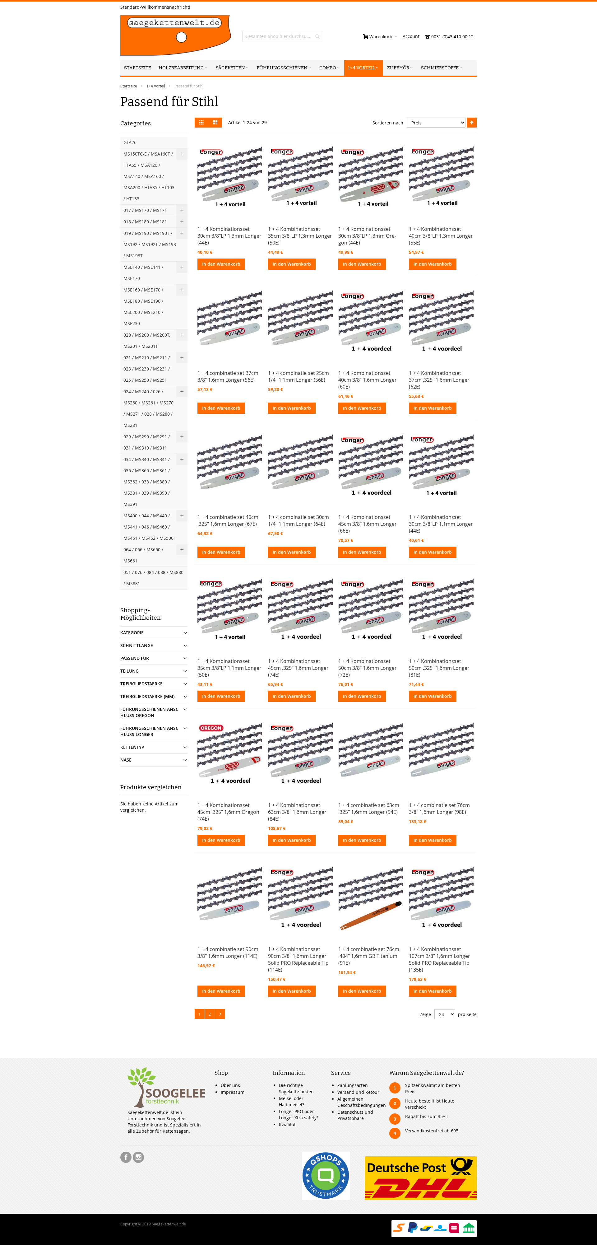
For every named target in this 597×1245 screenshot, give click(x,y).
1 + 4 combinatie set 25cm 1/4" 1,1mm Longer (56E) (298, 376)
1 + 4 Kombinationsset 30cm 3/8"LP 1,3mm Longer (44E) (229, 236)
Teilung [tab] (129, 671)
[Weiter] (220, 1014)
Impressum (232, 1092)
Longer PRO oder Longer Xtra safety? (298, 1114)
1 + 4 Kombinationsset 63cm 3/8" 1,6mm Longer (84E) (297, 812)
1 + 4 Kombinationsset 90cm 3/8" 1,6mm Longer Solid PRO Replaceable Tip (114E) (298, 959)
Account (411, 36)
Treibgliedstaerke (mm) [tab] (147, 696)
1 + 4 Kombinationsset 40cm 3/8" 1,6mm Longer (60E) (367, 380)
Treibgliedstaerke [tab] (141, 684)
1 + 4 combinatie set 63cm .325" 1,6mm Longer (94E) (368, 808)
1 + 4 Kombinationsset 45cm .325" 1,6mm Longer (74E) (298, 668)
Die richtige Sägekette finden (296, 1088)
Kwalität (287, 1124)
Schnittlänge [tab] (136, 645)
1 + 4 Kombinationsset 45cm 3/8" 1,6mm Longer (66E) (367, 524)
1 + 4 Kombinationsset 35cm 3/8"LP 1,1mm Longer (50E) (229, 668)
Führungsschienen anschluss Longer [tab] (149, 731)
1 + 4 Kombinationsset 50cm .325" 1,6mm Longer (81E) (439, 668)
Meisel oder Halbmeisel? (291, 1101)
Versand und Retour (358, 1092)
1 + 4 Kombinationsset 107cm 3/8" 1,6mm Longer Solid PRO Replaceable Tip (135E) (439, 959)
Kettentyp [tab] (132, 747)
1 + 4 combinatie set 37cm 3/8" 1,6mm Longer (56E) (227, 376)
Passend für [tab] (134, 658)
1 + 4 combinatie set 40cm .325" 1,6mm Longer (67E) (227, 520)
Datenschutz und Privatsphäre (355, 1115)
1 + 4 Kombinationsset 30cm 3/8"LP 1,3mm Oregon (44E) (367, 236)
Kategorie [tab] (132, 633)
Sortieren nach (388, 123)
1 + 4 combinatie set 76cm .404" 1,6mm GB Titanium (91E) (368, 956)
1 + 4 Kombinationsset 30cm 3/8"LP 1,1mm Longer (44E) (441, 524)
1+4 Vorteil (155, 85)
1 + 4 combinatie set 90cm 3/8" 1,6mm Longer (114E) (227, 952)
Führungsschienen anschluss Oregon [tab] (149, 712)
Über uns (230, 1085)
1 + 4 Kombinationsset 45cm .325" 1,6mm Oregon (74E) (228, 812)
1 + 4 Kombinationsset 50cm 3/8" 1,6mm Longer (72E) (367, 668)
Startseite (128, 85)
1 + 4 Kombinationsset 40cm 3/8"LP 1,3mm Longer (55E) (441, 236)
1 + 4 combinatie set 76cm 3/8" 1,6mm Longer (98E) (439, 808)
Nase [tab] (126, 760)
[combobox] (282, 36)
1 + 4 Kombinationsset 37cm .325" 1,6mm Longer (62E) (439, 380)
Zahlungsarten (352, 1085)
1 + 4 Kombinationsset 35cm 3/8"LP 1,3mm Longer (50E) (300, 236)
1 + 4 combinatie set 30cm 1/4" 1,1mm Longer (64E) (298, 520)
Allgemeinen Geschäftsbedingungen (361, 1102)
